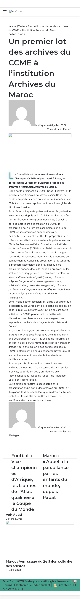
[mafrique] (16, 11)
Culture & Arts (27, 26)
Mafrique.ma (42, 125)
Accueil (13, 26)
